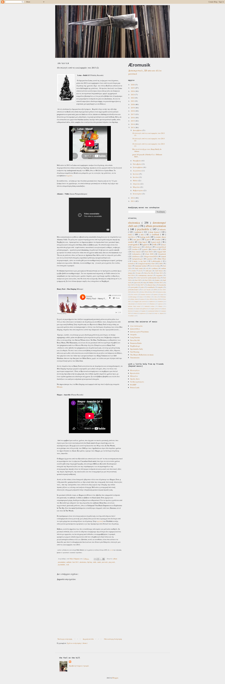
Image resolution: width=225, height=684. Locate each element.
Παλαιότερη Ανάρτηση (113, 639)
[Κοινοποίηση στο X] (100, 559)
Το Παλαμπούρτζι (137, 382)
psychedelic (61, 565)
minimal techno (141, 266)
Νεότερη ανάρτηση (65, 639)
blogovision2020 (151, 256)
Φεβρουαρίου (138, 190)
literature (131, 309)
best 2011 (136, 292)
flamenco (153, 304)
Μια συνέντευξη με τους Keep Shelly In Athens (146, 150)
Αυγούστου (137, 170)
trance (142, 297)
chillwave (136, 256)
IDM (155, 290)
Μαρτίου (136, 187)
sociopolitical (161, 247)
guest (145, 244)
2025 (133, 88)
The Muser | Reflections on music (142, 355)
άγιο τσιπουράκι (136, 326)
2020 (133, 104)
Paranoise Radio (136, 343)
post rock (105, 562)
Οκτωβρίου (137, 164)
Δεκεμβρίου (137, 130)
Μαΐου (135, 180)
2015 (133, 121)
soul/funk (156, 234)
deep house (154, 232)
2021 (133, 101)
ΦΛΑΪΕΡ (133, 384)
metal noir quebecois (142, 309)
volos (155, 297)
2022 (133, 98)
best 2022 (138, 280)
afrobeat (148, 247)
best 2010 (150, 299)
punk (143, 311)
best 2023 (153, 292)
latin (130, 266)
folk (155, 244)
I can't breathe (147, 290)
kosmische (162, 285)
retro (142, 287)
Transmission (134, 357)
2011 (133, 201)
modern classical (146, 294)
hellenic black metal (134, 306)
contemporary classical (145, 275)
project (137, 311)
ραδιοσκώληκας (133, 290)
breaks (157, 280)
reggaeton (159, 275)
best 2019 (158, 299)
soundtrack (151, 287)
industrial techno (150, 306)
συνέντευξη (155, 266)
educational (131, 304)
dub (161, 263)
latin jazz (149, 271)
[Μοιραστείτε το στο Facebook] (103, 559)
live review (134, 294)
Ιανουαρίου (137, 194)
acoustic (131, 263)
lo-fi (140, 271)
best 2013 (76, 562)
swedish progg (132, 297)
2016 (133, 117)
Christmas (163, 297)
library (161, 306)
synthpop (155, 268)
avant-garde (133, 244)
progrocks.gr (138, 259)
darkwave (152, 301)
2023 (133, 94)
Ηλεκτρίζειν (135, 370)
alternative (137, 254)
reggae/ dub (161, 251)
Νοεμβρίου (137, 160)
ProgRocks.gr (135, 346)
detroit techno (162, 292)
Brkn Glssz (162, 259)
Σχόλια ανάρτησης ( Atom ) (77, 643)
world (130, 242)
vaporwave (143, 313)
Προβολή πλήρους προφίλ (79, 666)
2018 (133, 111)
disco (164, 244)
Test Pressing (134, 352)
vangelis (160, 287)
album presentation (156, 226)
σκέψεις (132, 237)
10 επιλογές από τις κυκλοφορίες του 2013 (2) (148, 139)
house (155, 249)
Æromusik (139, 64)
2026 (133, 84)
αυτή (111, 550)
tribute (149, 297)
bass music (137, 251)
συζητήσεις (131, 316)
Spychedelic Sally (136, 349)
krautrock (162, 254)
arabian (163, 268)
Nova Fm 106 (148, 273)
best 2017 (141, 285)
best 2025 (149, 251)
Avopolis (133, 334)
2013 (133, 127)
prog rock (112, 562)
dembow (161, 301)
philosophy (156, 261)
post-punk (134, 287)
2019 (133, 107)
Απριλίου (136, 184)
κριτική (100, 521)
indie (95, 562)
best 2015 (131, 285)
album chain (134, 299)
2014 (133, 124)
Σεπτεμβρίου (138, 167)
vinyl (150, 313)
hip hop (89, 562)
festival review (142, 304)
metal (99, 562)
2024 (133, 91)
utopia (130, 273)
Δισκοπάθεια (135, 329)
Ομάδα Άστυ (135, 379)
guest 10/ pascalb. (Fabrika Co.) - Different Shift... (147, 155)
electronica (83, 562)
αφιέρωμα (137, 247)
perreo (156, 294)
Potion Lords (134, 387)
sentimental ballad (153, 311)
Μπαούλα (134, 376)
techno (135, 249)
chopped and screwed (140, 301)
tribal (135, 313)
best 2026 (148, 280)
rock (67, 565)
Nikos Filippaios (75, 559)
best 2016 (145, 292)
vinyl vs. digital (159, 313)
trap (144, 282)
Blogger (115, 678)
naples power (155, 309)
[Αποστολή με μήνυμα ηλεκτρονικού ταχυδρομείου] (95, 559)
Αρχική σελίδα (88, 639)
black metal (139, 268)
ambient (69, 562)
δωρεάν (69, 175)
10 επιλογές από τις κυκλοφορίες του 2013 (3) (148, 134)
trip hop (130, 278)
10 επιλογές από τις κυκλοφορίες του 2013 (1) (148, 145)
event (134, 271)
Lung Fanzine (135, 337)
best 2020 (150, 254)
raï (147, 268)
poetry (150, 259)
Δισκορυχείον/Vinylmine (139, 331)
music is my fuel (140, 261)
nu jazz (137, 239)
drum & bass (152, 285)
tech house (159, 271)
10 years (138, 273)
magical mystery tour (147, 263)
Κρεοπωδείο (134, 373)
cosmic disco (160, 237)
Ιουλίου (136, 174)
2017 (133, 114)
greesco (161, 304)
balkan (151, 282)
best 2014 (131, 275)
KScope (59, 387)
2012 (133, 198)
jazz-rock (137, 282)
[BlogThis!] (98, 559)
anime (142, 299)
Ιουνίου (136, 177)
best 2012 (160, 282)
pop (162, 294)
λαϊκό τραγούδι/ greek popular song (148, 278)
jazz (148, 239)
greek (145, 249)
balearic (163, 229)
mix (143, 234)
